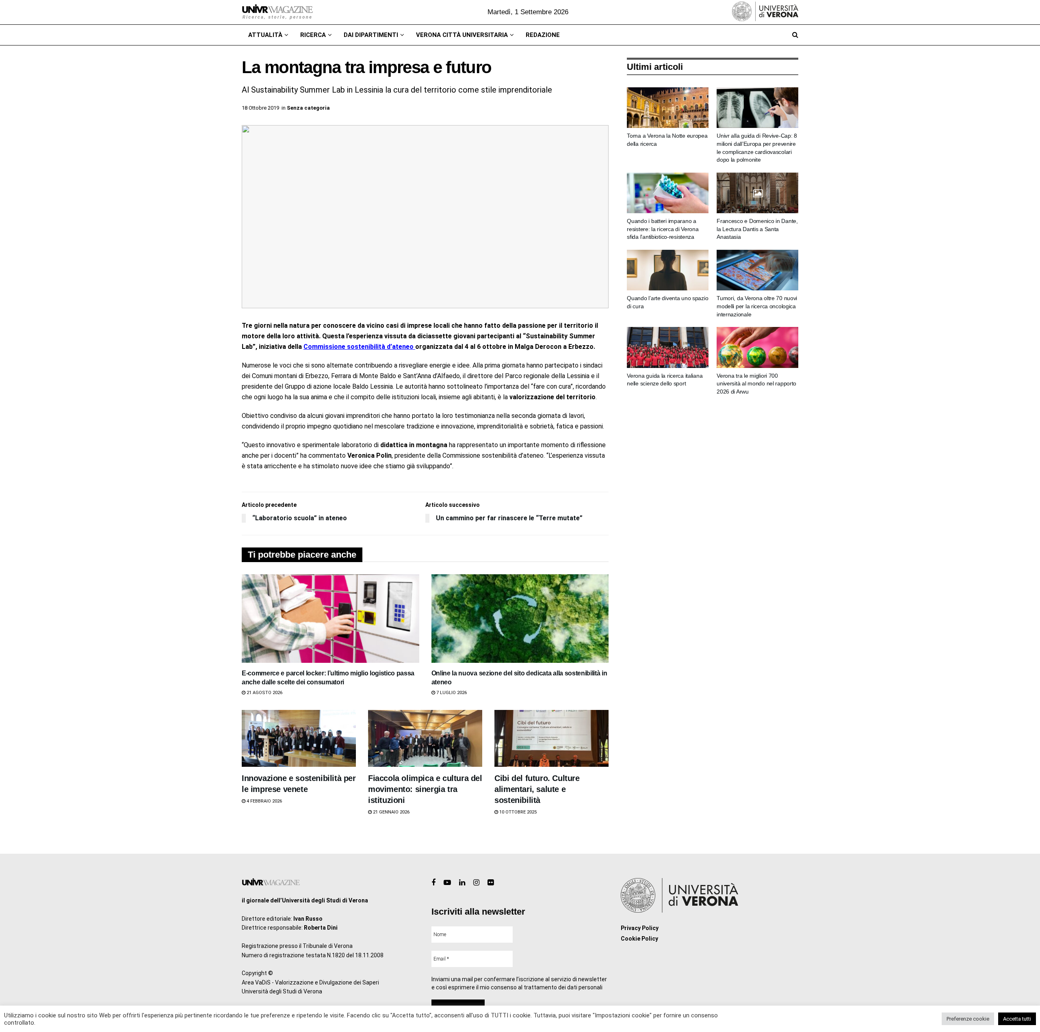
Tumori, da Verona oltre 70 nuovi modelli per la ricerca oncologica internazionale (757, 306)
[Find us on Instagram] (476, 882)
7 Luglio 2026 (451, 692)
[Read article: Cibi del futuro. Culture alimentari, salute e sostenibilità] (551, 738)
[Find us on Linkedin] (462, 882)
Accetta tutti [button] (1017, 1019)
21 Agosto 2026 (263, 692)
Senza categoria (308, 108)
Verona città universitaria (462, 35)
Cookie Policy (639, 938)
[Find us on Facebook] (433, 882)
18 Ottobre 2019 (260, 108)
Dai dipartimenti (371, 35)
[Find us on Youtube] (447, 882)
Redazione (543, 35)
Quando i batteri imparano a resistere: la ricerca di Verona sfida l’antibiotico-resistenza (662, 229)
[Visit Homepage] (277, 12)
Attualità (265, 35)
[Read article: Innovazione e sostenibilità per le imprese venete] (299, 738)
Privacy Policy (640, 928)
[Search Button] (795, 35)
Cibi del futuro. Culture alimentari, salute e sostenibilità (536, 789)
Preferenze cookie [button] (968, 1019)
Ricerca (313, 35)
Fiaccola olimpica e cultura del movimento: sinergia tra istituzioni (425, 789)
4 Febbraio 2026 (263, 801)
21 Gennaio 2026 (391, 812)
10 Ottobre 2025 (517, 812)
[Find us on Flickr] (491, 882)
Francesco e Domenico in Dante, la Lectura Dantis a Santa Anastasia (757, 229)
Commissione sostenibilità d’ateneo (359, 346)
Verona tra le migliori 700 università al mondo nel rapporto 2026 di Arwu (756, 383)
